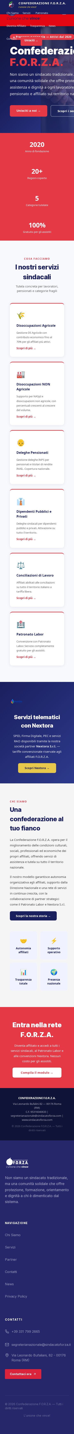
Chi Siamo (13, 13)
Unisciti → (31, 40)
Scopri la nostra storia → (33, 916)
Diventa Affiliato (16, 26)
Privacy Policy (16, 1296)
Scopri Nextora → (37, 768)
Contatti (12, 39)
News (52, 26)
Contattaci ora (20, 1374)
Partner (11, 1259)
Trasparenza (37, 26)
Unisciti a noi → (28, 110)
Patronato (42, 13)
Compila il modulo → (37, 1073)
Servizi (26, 13)
